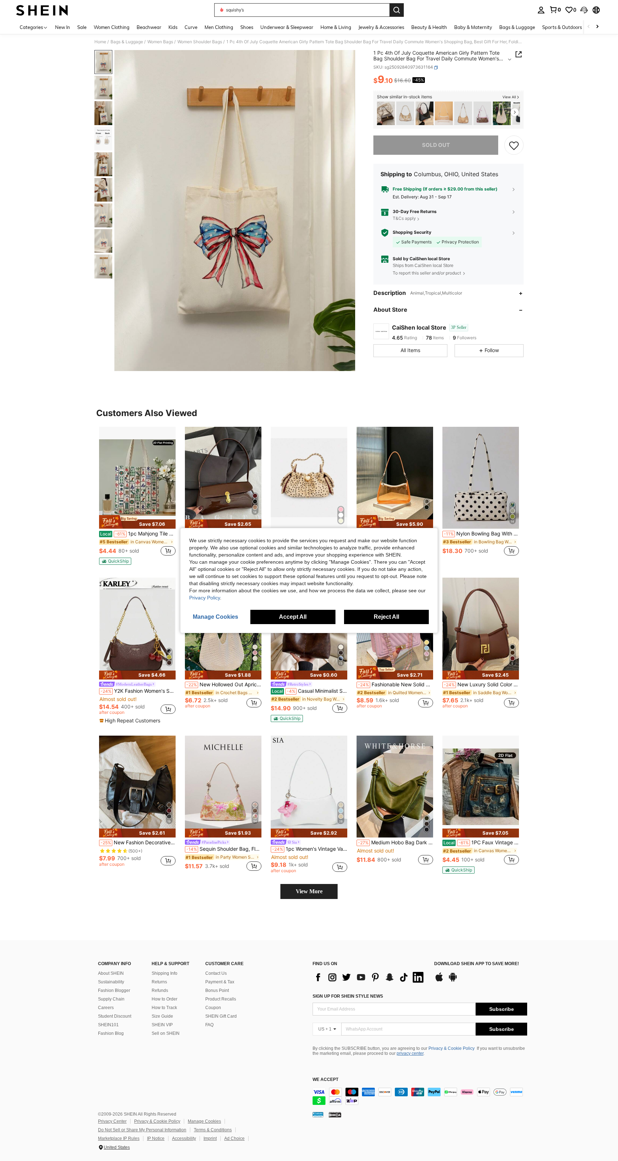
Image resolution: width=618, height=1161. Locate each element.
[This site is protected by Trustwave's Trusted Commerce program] (318, 1114)
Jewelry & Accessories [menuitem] (381, 27)
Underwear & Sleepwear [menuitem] (286, 27)
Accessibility (184, 1138)
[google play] (453, 980)
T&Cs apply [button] (404, 218)
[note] (137, 522)
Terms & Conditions (213, 1129)
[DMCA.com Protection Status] (335, 1114)
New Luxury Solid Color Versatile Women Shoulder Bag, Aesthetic (481, 684)
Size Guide (162, 1016)
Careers (106, 1007)
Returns (159, 981)
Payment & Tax (219, 981)
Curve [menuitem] (191, 27)
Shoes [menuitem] (246, 27)
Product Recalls (220, 999)
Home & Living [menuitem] (335, 27)
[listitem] (386, 113)
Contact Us (216, 973)
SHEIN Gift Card (221, 1016)
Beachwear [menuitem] (149, 27)
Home (100, 41)
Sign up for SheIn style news (348, 996)
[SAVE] (514, 145)
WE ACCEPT (325, 1079)
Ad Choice (234, 1138)
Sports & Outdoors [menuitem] (562, 27)
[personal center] (541, 10)
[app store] (439, 980)
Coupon (213, 1007)
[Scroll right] (597, 27)
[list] (370, 977)
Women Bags (160, 41)
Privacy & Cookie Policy (451, 1048)
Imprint (210, 1138)
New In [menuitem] (62, 27)
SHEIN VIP (162, 1024)
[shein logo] (42, 10)
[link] (555, 9)
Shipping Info (164, 973)
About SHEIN (111, 973)
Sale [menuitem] (82, 27)
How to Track (164, 1007)
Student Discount (114, 1016)
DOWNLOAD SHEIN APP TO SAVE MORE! (476, 964)
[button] (584, 10)
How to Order (164, 999)
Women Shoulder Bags (199, 41)
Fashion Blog (111, 1033)
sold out (436, 145)
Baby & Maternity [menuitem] (473, 27)
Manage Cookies (204, 1121)
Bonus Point (217, 990)
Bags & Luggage (127, 41)
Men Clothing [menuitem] (219, 27)
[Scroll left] (588, 27)
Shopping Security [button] (412, 232)
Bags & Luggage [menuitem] (517, 27)
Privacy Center (112, 1121)
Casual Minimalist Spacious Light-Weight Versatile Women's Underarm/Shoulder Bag (309, 691)
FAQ (209, 1024)
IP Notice (156, 1138)
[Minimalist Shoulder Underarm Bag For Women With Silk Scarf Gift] (424, 113)
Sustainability (111, 981)
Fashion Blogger (114, 990)
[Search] (396, 10)
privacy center (410, 1053)
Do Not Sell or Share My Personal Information (142, 1129)
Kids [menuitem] (172, 27)
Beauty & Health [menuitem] (429, 27)
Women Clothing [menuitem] (111, 27)
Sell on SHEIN (166, 1033)
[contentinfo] (420, 1096)
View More (309, 891)
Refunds (160, 990)
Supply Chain (111, 999)
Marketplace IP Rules (118, 1138)
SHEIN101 (108, 1024)
